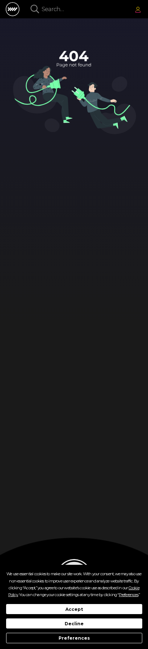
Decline (74, 623)
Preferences (74, 638)
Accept (74, 609)
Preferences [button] (128, 594)
